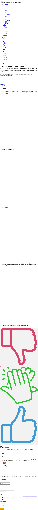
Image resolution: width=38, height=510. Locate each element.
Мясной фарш (6, 31)
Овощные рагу (8, 20)
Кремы (5, 47)
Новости (4, 56)
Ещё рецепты (3, 48)
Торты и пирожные (5, 46)
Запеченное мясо (7, 30)
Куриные (6, 16)
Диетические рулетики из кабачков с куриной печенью (26, 449)
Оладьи (4, 45)
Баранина (6, 29)
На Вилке (4, 465)
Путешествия (5, 57)
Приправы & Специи (6, 52)
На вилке (1, 1)
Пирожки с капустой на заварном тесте (23, 499)
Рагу (5, 19)
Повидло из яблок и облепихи (19, 498)
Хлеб (4, 42)
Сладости (4, 53)
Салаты (4, 8)
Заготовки (4, 49)
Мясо (4, 26)
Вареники (6, 10)
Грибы (4, 38)
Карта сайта (3, 506)
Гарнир (4, 39)
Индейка (6, 33)
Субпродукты (5, 34)
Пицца (4, 44)
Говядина (6, 27)
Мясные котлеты (8, 14)
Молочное (4, 51)
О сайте (3, 505)
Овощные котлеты (8, 15)
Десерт (4, 24)
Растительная (3, 37)
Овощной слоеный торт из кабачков (19, 448)
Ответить (3, 461)
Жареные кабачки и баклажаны (22, 450)
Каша (4, 40)
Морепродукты (5, 36)
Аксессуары (4, 55)
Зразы (5, 12)
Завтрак (4, 7)
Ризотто (6, 21)
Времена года (5, 59)
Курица (6, 32)
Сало (6, 28)
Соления (6, 50)
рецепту (3, 206)
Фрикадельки (6, 23)
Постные (6, 18)
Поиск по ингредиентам (5, 4)
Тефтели (6, 22)
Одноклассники (4, 503)
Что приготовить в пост (5, 60)
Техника (4, 54)
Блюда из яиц (5, 35)
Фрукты (4, 41)
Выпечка (4, 43)
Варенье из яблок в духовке (18, 497)
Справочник (4, 58)
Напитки (4, 25)
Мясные (6, 17)
